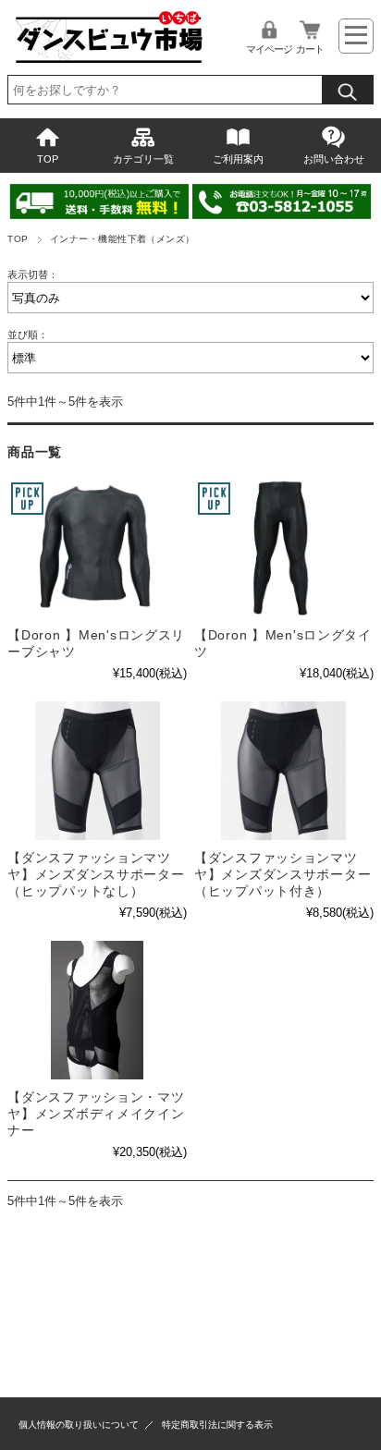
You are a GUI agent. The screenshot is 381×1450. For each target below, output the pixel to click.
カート (310, 49)
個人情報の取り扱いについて (78, 1425)
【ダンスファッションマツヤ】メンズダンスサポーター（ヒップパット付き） (282, 874)
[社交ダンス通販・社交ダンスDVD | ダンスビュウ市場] (107, 60)
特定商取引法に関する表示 (217, 1425)
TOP (47, 158)
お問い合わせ (333, 158)
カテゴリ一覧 (143, 158)
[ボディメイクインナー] (97, 1010)
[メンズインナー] (97, 770)
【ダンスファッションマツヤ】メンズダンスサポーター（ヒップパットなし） (95, 874)
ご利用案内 (238, 158)
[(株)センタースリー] (97, 548)
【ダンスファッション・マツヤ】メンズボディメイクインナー (95, 1114)
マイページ (269, 49)
